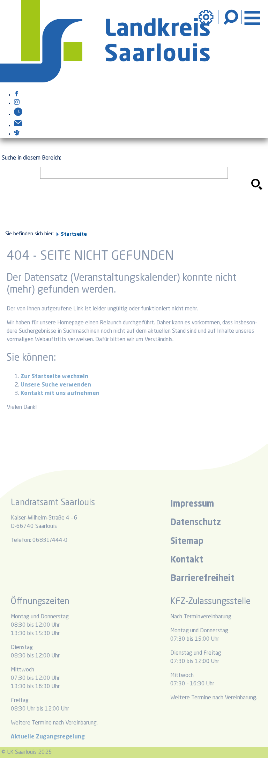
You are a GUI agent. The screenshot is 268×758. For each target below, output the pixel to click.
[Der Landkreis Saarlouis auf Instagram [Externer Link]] (17, 103)
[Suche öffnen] (231, 17)
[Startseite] (105, 81)
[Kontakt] (18, 125)
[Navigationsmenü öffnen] (252, 17)
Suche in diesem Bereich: (31, 158)
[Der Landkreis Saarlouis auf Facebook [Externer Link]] (17, 95)
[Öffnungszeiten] (18, 114)
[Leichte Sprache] (17, 134)
